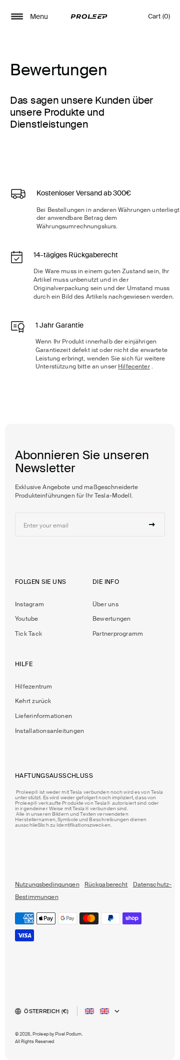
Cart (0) (159, 18)
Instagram (29, 604)
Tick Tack (28, 634)
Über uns (105, 604)
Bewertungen (111, 619)
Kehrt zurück (33, 701)
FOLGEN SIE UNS (40, 582)
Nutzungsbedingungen (47, 884)
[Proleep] (89, 16)
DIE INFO (105, 582)
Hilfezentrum (33, 687)
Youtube (26, 619)
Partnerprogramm (117, 634)
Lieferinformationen (43, 716)
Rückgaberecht (106, 884)
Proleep (40, 1034)
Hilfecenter (134, 366)
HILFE (23, 664)
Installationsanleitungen (49, 731)
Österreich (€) (46, 1011)
